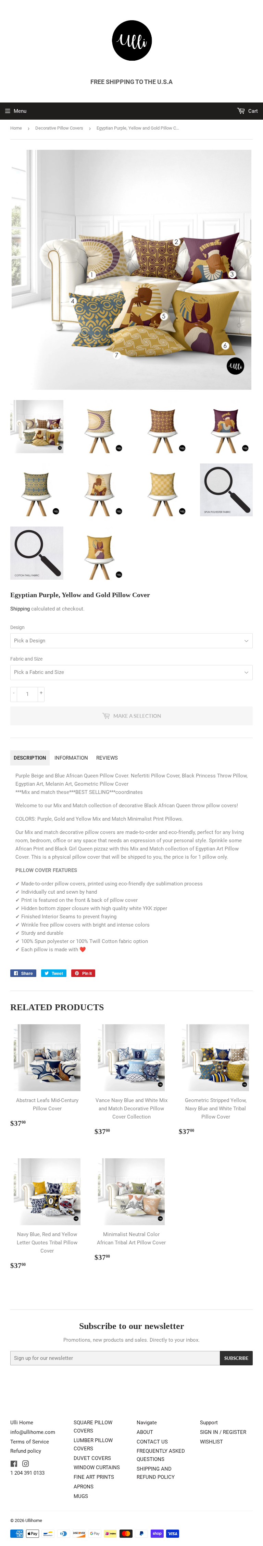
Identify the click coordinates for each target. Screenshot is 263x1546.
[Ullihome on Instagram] (25, 1465)
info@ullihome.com (32, 1432)
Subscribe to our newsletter (131, 1326)
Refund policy (25, 1451)
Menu (20, 111)
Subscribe (236, 1358)
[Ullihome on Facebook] (13, 1465)
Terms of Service (29, 1442)
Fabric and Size (26, 659)
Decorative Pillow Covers (59, 128)
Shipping (20, 609)
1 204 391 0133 (27, 1473)
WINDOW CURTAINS (97, 1467)
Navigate (147, 1423)
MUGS (81, 1496)
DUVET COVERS (92, 1458)
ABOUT (145, 1432)
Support (209, 1423)
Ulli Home (21, 1423)
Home (16, 128)
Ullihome (33, 1520)
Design (17, 627)
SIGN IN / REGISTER (223, 1432)
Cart (252, 111)
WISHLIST (211, 1442)
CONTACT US (152, 1442)
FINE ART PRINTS (94, 1477)
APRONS (83, 1487)
